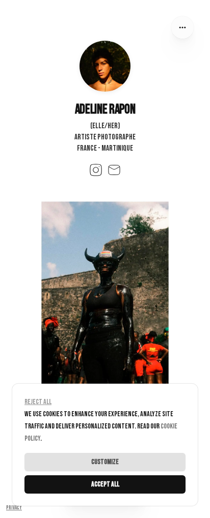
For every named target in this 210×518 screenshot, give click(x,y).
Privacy (14, 507)
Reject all (37, 401)
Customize (105, 461)
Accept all (105, 484)
